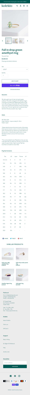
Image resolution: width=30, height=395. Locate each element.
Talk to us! (5, 324)
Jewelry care (6, 351)
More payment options (15, 89)
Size (3, 66)
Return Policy (6, 339)
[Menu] (27, 5)
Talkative (5, 56)
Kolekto (12, 389)
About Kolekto (6, 320)
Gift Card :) (5, 328)
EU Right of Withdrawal (9, 343)
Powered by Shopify (18, 389)
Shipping (4, 61)
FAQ (4, 347)
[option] (8, 40)
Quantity (3, 72)
